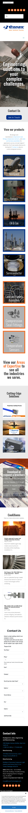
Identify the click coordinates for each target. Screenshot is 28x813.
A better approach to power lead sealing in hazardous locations (12, 539)
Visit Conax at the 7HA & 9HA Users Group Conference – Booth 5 (13, 572)
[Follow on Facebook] (9, 10)
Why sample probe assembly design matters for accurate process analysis (13, 607)
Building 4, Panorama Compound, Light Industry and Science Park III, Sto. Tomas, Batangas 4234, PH (14, 764)
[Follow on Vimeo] (15, 10)
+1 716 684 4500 (17, 747)
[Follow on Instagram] (24, 10)
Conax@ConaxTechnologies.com (12, 781)
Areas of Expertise (14, 364)
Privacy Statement (18, 810)
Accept (14, 807)
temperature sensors (13, 139)
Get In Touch (14, 117)
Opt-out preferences (9, 810)
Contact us (15, 147)
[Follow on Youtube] (12, 10)
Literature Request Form (14, 494)
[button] (26, 793)
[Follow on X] (21, 10)
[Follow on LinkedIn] (18, 10)
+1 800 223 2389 (7, 747)
